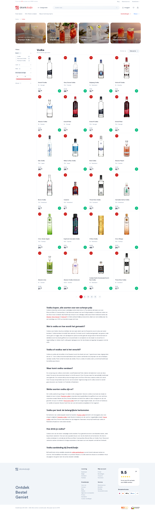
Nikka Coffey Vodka (70, 161)
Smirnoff (64, 317)
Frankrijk (69, 85)
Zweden (42, 124)
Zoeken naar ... (59, 7)
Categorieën (44, 7)
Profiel (99, 472)
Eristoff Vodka (42, 82)
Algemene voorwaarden (87, 493)
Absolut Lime (42, 280)
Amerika (119, 85)
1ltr (39, 85)
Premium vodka (65, 396)
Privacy (83, 495)
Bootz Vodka (42, 200)
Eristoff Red (67, 121)
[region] (77, 33)
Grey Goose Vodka (69, 82)
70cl (65, 85)
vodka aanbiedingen (78, 452)
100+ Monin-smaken (31, 14)
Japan (42, 163)
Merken (83, 491)
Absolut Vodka (42, 121)
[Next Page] (99, 296)
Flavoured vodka (69, 401)
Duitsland (95, 202)
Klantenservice (102, 485)
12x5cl (65, 282)
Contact (83, 487)
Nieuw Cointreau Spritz (46, 14)
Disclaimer (84, 496)
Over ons (83, 485)
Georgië (42, 85)
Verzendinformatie (103, 491)
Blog (82, 489)
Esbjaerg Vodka (94, 82)
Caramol (66, 200)
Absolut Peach (119, 161)
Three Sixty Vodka (95, 200)
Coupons (100, 476)
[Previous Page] (76, 296)
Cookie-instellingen (86, 498)
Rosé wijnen (19, 14)
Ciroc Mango (119, 239)
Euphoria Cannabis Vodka (72, 239)
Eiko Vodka (41, 161)
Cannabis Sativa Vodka (122, 200)
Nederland (94, 85)
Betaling (100, 489)
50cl (65, 202)
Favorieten (100, 477)
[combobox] (133, 51)
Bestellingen (101, 474)
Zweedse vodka (62, 417)
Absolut (48, 317)
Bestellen (100, 487)
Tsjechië (69, 241)
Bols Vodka (92, 161)
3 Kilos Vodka (93, 239)
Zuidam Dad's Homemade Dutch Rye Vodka (99, 279)
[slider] (16, 79)
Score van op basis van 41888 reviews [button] (27, 1)
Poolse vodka (81, 415)
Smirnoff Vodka (120, 82)
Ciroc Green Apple (43, 239)
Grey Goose (55, 317)
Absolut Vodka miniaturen (72, 280)
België (82, 474)
